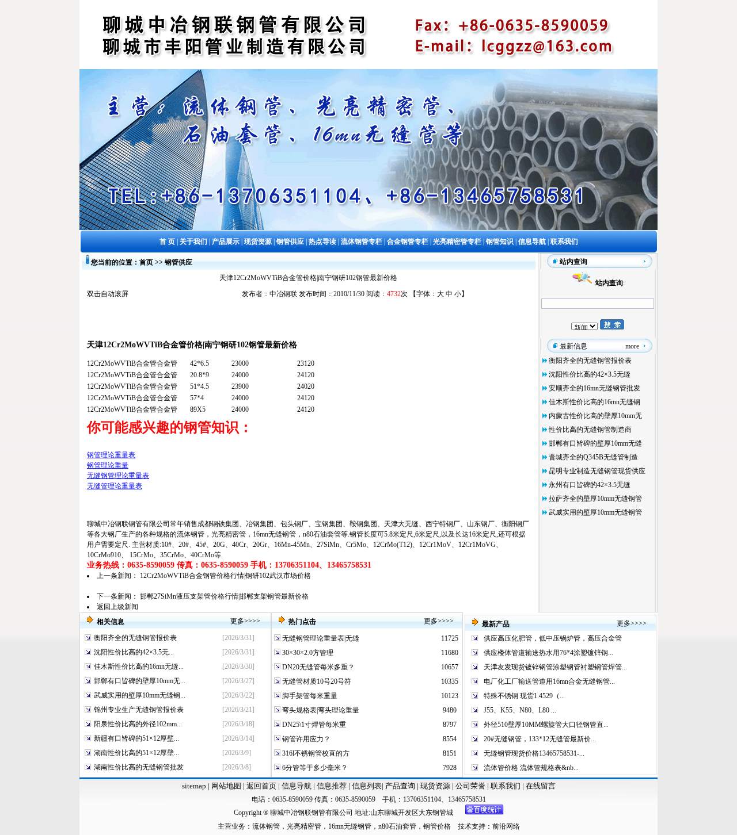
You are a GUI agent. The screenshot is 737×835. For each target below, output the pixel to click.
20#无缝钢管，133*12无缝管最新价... (540, 739)
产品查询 (401, 786)
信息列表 (367, 786)
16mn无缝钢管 (274, 534)
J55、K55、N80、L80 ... (520, 710)
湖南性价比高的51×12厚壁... (136, 753)
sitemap (194, 786)
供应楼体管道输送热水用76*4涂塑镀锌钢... (548, 653)
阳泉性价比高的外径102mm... (138, 724)
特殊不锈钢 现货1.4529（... (524, 696)
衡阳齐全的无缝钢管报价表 (590, 361)
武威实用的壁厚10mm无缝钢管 (595, 512)
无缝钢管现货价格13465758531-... (534, 753)
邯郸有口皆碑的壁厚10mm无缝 (595, 443)
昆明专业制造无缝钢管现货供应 (597, 471)
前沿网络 (506, 826)
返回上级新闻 (117, 607)
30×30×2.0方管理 (306, 653)
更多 (237, 621)
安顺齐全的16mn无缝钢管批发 (594, 388)
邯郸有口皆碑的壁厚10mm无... (139, 681)
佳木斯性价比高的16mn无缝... (139, 666)
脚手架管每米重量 (308, 696)
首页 (146, 262)
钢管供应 (178, 262)
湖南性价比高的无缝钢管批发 (139, 767)
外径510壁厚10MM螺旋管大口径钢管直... (546, 725)
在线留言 (541, 786)
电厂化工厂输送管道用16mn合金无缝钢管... (549, 681)
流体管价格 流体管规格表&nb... (531, 768)
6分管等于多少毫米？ (314, 768)
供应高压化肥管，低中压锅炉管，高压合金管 (553, 638)
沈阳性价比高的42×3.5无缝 (589, 374)
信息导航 (296, 786)
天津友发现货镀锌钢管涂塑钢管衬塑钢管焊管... (555, 667)
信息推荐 (331, 786)
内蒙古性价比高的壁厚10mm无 (595, 416)
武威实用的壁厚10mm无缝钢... (139, 695)
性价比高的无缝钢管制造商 (590, 430)
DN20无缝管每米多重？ (317, 667)
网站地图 (226, 786)
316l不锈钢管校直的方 (314, 753)
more (632, 346)
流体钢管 (190, 534)
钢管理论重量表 (111, 455)
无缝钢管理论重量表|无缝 (319, 638)
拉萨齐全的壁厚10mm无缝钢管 (595, 499)
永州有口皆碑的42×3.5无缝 (589, 485)
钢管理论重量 (107, 465)
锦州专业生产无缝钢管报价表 (139, 710)
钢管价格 (437, 826)
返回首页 (260, 786)
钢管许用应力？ (305, 739)
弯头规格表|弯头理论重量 (319, 710)
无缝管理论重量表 (114, 486)
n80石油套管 (322, 534)
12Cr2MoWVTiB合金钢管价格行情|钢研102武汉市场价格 (225, 576)
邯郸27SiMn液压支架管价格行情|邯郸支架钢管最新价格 (224, 596)
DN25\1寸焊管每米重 (313, 725)
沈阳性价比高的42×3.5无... (134, 652)
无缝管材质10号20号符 (315, 681)
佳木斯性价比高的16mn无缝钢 (594, 402)
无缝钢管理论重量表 (118, 476)
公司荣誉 (471, 786)
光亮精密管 (228, 534)
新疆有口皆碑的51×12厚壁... (136, 738)
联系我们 (506, 786)
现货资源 (435, 786)
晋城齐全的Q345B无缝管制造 (593, 457)
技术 (465, 826)
